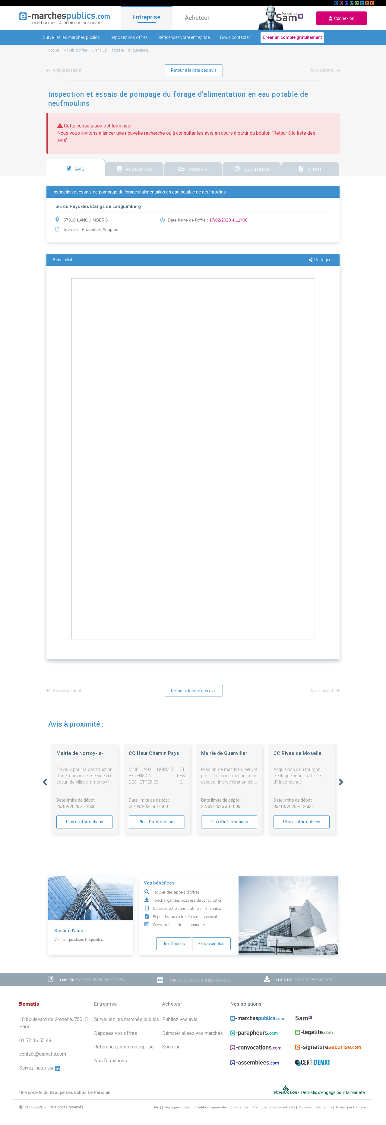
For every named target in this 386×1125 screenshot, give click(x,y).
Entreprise (146, 17)
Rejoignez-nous (177, 1107)
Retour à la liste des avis (194, 70)
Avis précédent (66, 70)
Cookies (305, 1107)
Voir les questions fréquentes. (79, 939)
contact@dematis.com (42, 1054)
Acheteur (197, 17)
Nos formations (110, 1061)
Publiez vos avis (180, 1019)
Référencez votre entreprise (184, 37)
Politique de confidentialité (273, 1107)
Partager (322, 259)
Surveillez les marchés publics (71, 37)
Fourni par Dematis (351, 1107)
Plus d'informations (84, 821)
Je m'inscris (174, 943)
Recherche (323, 1107)
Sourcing (171, 1047)
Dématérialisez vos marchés (192, 1033)
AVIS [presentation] (79, 169)
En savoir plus (211, 943)
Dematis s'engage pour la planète (333, 1092)
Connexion (343, 18)
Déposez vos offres (129, 37)
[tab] (75, 167)
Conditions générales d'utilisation (221, 1107)
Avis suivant (322, 70)
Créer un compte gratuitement (292, 37)
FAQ (157, 1107)
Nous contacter (235, 37)
